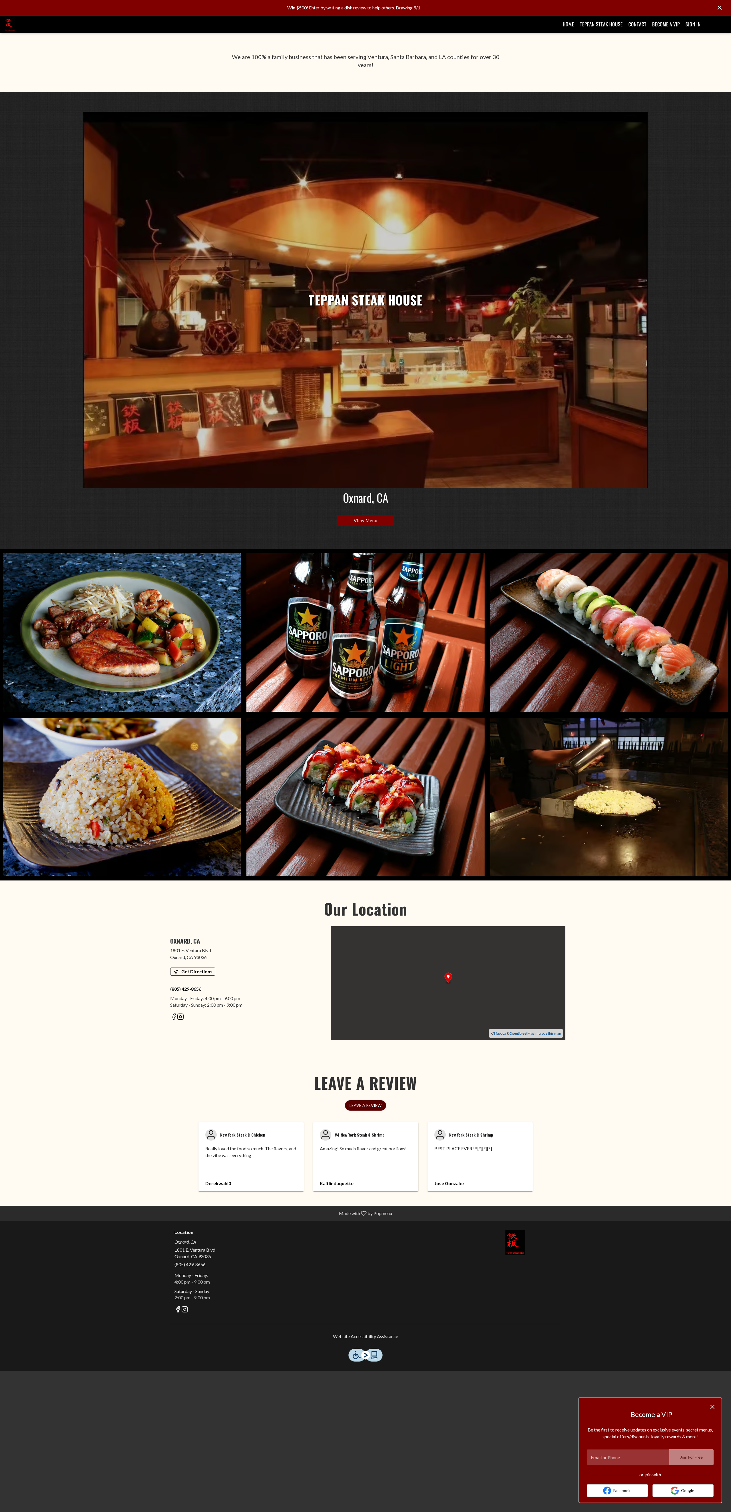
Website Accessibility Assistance (365, 1336)
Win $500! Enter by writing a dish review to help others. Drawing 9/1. (354, 7)
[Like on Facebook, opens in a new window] (173, 1017)
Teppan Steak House (601, 24)
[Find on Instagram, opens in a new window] (180, 1017)
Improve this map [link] (548, 1033)
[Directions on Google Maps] (448, 982)
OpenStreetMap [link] (521, 1033)
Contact (637, 24)
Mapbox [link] (500, 1033)
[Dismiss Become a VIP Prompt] (712, 1407)
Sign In (693, 24)
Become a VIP (666, 24)
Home (568, 24)
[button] (122, 632)
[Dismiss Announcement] (719, 8)
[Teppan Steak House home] (30, 24)
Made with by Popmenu (198, 1213)
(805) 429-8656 (190, 1264)
